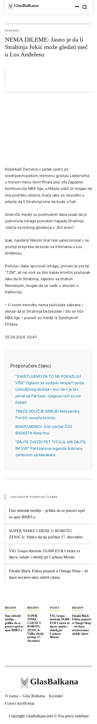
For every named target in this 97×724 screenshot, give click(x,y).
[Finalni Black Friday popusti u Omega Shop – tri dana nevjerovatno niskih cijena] (82, 598)
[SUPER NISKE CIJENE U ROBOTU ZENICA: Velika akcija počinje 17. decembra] (37, 598)
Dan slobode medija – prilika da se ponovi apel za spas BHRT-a (14, 623)
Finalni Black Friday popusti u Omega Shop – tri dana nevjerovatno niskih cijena (81, 624)
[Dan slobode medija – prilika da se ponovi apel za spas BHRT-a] (15, 598)
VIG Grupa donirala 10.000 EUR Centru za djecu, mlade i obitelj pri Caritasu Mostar (60, 626)
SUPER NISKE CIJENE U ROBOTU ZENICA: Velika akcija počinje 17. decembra (35, 628)
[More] (87, 77)
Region (10, 607)
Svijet (54, 607)
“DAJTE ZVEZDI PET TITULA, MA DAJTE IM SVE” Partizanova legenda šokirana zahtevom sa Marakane (50, 448)
